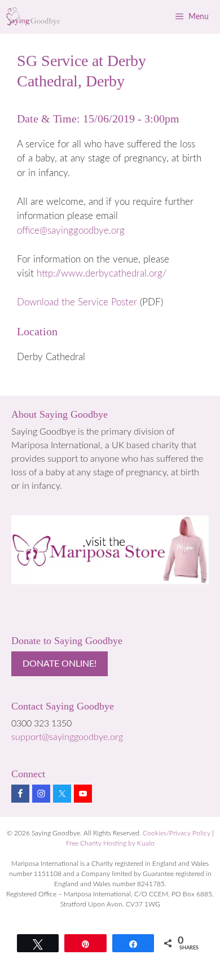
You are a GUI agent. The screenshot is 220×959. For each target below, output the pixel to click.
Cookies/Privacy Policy (176, 833)
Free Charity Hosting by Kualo (110, 843)
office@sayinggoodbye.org (71, 230)
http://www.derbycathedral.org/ (101, 273)
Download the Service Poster (77, 302)
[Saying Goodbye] (33, 17)
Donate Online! (59, 663)
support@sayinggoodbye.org (67, 737)
